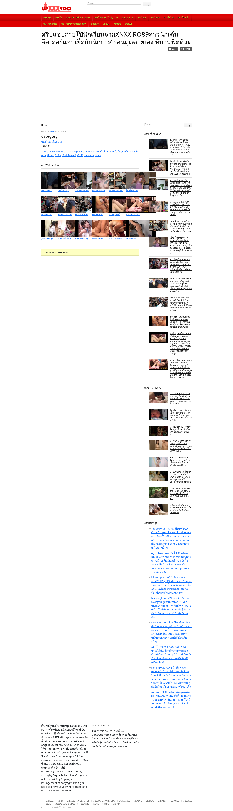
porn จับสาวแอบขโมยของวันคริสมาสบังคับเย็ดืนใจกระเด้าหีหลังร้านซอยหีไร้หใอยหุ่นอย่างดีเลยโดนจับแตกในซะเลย (181, 226)
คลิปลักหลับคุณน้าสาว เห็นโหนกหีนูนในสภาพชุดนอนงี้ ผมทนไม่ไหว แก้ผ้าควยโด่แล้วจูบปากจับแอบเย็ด (180, 398)
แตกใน (106, 23)
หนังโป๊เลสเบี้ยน (50, 23)
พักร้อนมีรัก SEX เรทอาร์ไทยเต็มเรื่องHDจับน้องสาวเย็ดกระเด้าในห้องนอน (180, 430)
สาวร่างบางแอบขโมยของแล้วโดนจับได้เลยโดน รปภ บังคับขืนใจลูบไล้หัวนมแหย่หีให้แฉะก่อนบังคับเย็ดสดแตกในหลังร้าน (181, 303)
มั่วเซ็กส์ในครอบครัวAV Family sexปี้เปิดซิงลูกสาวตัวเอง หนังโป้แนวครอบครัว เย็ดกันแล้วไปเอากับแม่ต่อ (181, 446)
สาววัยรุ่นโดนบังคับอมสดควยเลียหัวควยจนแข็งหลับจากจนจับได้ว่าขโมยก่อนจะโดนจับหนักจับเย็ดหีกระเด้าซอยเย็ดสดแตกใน (181, 265)
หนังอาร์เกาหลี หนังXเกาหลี (78, 17)
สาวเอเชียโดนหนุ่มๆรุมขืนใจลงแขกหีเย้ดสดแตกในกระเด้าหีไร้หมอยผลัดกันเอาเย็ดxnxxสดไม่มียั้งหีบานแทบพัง (181, 321)
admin (52, 131)
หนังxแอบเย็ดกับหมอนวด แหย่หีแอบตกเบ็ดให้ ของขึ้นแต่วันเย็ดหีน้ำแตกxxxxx (180, 509)
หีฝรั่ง (58, 155)
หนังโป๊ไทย (169, 17)
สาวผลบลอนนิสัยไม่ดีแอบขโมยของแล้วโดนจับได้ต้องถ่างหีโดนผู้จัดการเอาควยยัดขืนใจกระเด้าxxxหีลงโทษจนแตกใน (180, 208)
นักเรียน (104, 151)
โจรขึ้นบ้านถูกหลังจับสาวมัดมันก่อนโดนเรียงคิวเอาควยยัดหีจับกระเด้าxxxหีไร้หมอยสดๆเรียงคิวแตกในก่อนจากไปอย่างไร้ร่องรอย (180, 167)
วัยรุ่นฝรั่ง (123, 151)
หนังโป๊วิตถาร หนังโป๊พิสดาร (73, 23)
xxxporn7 (77, 151)
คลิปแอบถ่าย (127, 17)
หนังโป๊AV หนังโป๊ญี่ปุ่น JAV (106, 17)
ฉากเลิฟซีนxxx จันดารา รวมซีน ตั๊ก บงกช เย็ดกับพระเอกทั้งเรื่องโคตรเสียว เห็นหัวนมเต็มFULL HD (181, 493)
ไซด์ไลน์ (117, 23)
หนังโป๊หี (129, 23)
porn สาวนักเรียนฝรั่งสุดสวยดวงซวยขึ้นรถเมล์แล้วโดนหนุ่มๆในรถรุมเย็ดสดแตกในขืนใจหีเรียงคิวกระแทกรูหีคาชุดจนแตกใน (181, 284)
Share (187, 49)
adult (44, 151)
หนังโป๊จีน (142, 17)
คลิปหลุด (47, 17)
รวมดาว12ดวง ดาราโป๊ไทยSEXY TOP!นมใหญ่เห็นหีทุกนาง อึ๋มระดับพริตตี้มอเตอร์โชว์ (180, 461)
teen (68, 151)
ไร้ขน (98, 155)
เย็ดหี (80, 155)
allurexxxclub (56, 151)
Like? (174, 49)
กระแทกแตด (92, 151)
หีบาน (50, 155)
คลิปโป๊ (58, 17)
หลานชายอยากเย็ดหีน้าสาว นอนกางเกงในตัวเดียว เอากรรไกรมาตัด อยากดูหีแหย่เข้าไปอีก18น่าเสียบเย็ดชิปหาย (180, 476)
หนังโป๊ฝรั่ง (155, 17)
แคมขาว (89, 155)
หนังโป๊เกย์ (183, 17)
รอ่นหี (113, 151)
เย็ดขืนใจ (95, 23)
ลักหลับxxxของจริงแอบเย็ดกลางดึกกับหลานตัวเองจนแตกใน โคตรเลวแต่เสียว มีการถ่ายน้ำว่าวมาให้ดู (181, 415)
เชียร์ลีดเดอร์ (69, 155)
